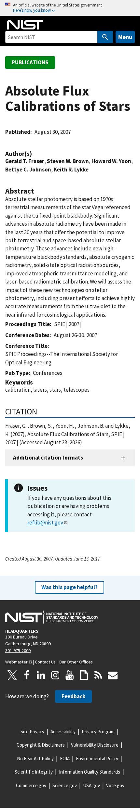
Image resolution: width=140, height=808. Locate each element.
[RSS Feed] (98, 675)
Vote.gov (115, 785)
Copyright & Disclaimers (41, 745)
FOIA (65, 758)
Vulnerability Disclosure (95, 745)
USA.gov (91, 785)
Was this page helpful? (69, 587)
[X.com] (12, 675)
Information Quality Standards (89, 772)
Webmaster (16, 662)
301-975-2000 (18, 650)
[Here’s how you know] (70, 8)
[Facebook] (27, 675)
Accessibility (63, 731)
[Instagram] (55, 675)
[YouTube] (70, 675)
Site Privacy (32, 731)
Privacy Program (98, 731)
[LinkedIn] (41, 675)
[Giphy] (84, 675)
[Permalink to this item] (35, 153)
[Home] (25, 25)
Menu (125, 37)
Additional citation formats (48, 457)
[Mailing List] (112, 675)
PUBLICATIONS (30, 62)
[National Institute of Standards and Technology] (51, 617)
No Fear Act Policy (35, 758)
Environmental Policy (97, 758)
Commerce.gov (31, 785)
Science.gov (64, 785)
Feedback (73, 696)
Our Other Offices (76, 662)
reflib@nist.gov (45, 522)
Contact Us (45, 662)
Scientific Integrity (34, 772)
